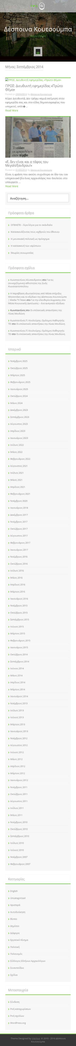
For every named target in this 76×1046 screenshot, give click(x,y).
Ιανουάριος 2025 (19, 389)
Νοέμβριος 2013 (18, 703)
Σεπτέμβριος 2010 (19, 836)
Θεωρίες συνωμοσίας (22, 252)
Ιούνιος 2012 (17, 752)
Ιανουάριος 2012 (19, 780)
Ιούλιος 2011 (17, 808)
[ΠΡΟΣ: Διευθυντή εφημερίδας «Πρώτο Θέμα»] (33, 79)
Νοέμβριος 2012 (18, 738)
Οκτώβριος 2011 (19, 794)
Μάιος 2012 (16, 759)
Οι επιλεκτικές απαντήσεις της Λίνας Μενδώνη (40, 323)
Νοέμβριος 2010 (18, 822)
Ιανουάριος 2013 (19, 731)
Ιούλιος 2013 (17, 710)
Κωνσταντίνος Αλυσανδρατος (26, 279)
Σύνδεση (14, 1001)
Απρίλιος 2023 (17, 431)
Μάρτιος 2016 (17, 591)
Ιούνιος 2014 (17, 668)
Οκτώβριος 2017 (19, 528)
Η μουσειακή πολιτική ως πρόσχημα (30, 238)
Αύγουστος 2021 (19, 465)
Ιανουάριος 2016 (19, 598)
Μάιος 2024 (16, 403)
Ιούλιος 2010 (17, 843)
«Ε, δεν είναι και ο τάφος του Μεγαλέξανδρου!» (26, 164)
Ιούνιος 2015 (17, 626)
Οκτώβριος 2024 (19, 396)
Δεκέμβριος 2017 (19, 514)
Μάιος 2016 (16, 577)
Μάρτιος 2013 (17, 724)
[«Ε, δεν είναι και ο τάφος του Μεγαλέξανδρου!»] (38, 136)
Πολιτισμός (16, 953)
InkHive (36, 1038)
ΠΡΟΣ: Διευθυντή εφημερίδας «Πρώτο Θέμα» (34, 88)
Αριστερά (15, 905)
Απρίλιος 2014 (17, 682)
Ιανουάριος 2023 (19, 438)
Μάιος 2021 (16, 479)
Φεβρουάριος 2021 (20, 493)
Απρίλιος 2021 (17, 486)
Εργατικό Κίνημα (19, 939)
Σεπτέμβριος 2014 (19, 661)
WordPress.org (18, 1022)
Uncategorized (17, 898)
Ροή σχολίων (17, 1015)
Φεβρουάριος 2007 (20, 864)
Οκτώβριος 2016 (19, 563)
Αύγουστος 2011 (19, 801)
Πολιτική (15, 947)
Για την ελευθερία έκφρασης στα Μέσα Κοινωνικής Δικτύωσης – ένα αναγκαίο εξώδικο (36, 301)
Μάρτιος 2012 (17, 773)
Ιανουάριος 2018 (19, 507)
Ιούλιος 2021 (17, 472)
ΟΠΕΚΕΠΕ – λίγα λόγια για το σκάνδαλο (31, 225)
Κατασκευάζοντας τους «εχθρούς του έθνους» (35, 231)
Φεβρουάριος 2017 (20, 542)
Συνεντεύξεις (17, 967)
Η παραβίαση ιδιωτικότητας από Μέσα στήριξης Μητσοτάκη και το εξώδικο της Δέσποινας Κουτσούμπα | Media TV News (37, 297)
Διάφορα (14, 933)
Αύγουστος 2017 (19, 535)
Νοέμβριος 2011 (18, 787)
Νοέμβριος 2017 (18, 521)
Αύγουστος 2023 (19, 423)
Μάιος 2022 (16, 452)
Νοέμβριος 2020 (18, 500)
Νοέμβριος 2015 (18, 605)
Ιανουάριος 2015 (19, 647)
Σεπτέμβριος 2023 (19, 417)
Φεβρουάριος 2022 (20, 458)
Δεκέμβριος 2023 (19, 410)
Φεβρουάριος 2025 (20, 382)
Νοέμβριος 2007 (18, 857)
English (14, 891)
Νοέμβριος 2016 (18, 556)
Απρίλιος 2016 (17, 584)
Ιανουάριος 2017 (19, 549)
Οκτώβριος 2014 (19, 654)
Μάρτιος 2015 (17, 633)
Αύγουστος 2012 (19, 745)
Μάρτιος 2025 (17, 375)
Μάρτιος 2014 (17, 689)
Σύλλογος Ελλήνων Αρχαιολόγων (27, 960)
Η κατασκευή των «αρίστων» (26, 245)
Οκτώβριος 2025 (19, 368)
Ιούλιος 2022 (17, 444)
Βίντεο (13, 918)
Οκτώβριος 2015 (19, 612)
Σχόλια (13, 974)
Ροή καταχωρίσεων (20, 1009)
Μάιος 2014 (16, 675)
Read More (11, 110)
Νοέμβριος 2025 (18, 361)
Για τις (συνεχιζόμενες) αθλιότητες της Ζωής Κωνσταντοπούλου (30, 283)
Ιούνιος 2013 (17, 717)
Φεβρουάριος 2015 (20, 640)
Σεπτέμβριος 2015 (19, 619)
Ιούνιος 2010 (17, 850)
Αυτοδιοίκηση (17, 912)
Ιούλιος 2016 (17, 570)
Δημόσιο (14, 926)
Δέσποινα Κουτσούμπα (38, 29)
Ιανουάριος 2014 (19, 696)
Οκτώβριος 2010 (19, 829)
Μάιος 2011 (16, 815)
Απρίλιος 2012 (17, 766)
